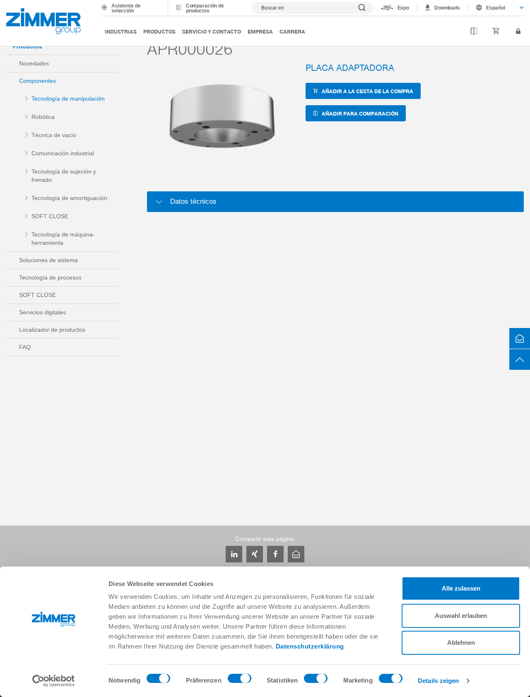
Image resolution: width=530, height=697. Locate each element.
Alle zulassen (461, 588)
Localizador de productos (52, 329)
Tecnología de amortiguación (69, 198)
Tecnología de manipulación (68, 98)
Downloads (447, 8)
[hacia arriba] (519, 359)
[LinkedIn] (234, 554)
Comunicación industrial (62, 153)
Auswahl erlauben (461, 615)
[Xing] (254, 554)
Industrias (121, 31)
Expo (404, 8)
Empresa (260, 31)
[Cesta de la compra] (496, 31)
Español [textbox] (495, 8)
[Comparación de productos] (474, 31)
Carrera (292, 31)
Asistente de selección (126, 8)
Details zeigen (438, 680)
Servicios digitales (42, 312)
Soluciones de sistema (48, 260)
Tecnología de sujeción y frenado (63, 175)
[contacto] (519, 338)
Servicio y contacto (211, 31)
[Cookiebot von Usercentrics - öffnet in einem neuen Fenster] (53, 681)
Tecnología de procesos (50, 277)
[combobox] (496, 8)
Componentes (37, 80)
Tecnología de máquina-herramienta (63, 238)
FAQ (25, 347)
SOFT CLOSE (49, 216)
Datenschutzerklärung (310, 646)
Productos (159, 31)
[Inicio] (43, 21)
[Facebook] (275, 554)
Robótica (43, 116)
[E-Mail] (296, 554)
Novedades (34, 63)
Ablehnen (461, 642)
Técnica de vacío (53, 135)
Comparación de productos (205, 8)
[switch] (239, 680)
